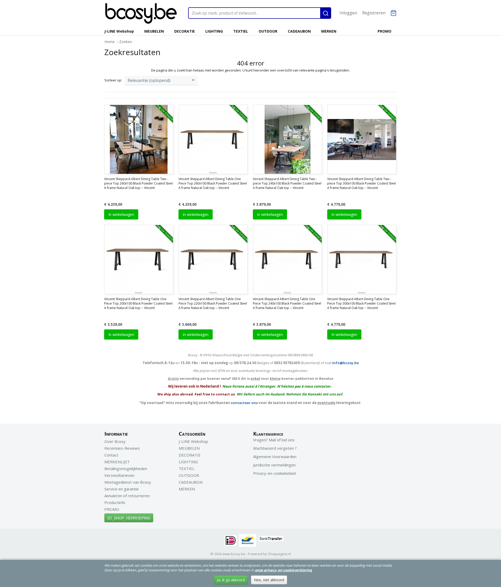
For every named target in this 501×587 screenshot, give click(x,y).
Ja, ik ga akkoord (231, 579)
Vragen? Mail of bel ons (274, 439)
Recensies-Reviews (122, 448)
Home (109, 41)
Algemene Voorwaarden (274, 456)
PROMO (384, 31)
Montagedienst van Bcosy (127, 482)
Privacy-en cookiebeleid (274, 473)
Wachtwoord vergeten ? (275, 448)
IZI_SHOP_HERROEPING (128, 517)
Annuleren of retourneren (127, 495)
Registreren (373, 13)
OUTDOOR (268, 31)
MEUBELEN (154, 31)
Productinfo (114, 502)
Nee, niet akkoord (269, 579)
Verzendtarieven (119, 475)
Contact (111, 455)
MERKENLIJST (117, 461)
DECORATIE (184, 31)
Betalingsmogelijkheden (125, 468)
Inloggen (348, 13)
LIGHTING (214, 31)
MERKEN (328, 31)
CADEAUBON (299, 31)
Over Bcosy (115, 441)
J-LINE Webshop (119, 31)
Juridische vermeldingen (274, 464)
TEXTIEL (240, 31)
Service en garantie (121, 488)
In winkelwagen (121, 214)
